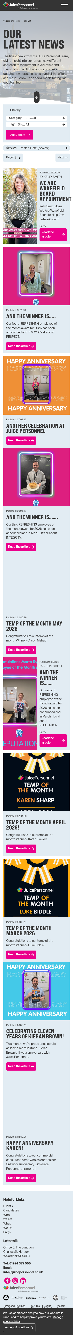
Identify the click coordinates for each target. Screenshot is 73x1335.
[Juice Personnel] (20, 5)
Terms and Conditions (9, 1307)
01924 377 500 (17, 1263)
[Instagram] (15, 1281)
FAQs (7, 1232)
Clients (8, 1206)
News (43, 226)
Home (17, 21)
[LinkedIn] (23, 1281)
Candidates (11, 1210)
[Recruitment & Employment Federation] (17, 1297)
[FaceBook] (7, 1281)
